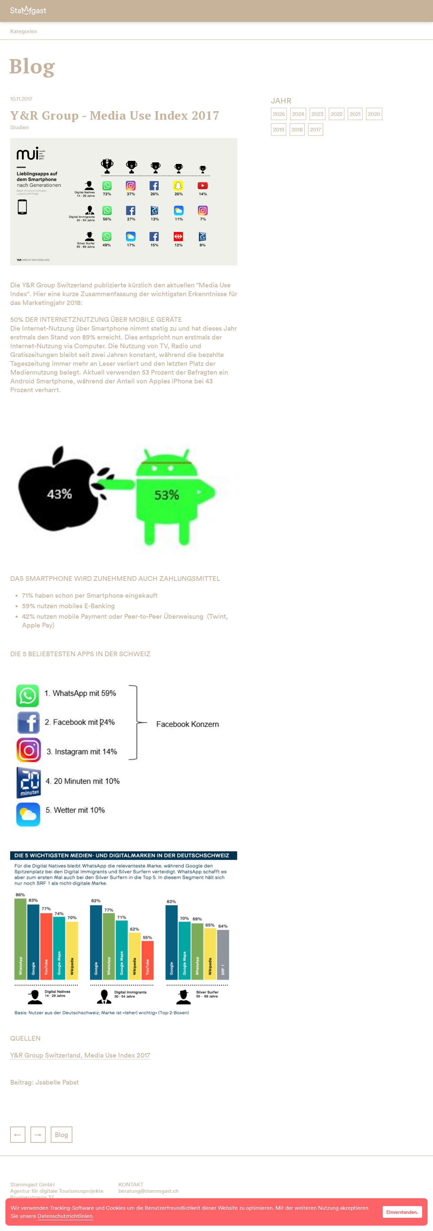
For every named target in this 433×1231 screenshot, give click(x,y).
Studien (19, 127)
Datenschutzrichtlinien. (66, 1215)
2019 (278, 129)
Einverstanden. (402, 1212)
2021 (355, 114)
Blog (32, 65)
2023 (317, 114)
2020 (374, 114)
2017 (315, 129)
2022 (336, 114)
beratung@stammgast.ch (148, 1190)
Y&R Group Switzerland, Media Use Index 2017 (80, 1055)
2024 (298, 114)
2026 (279, 114)
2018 (297, 129)
